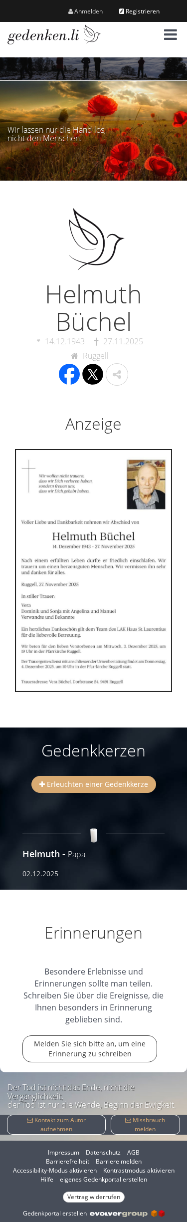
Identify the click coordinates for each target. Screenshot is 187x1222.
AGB (133, 1152)
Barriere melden (119, 1161)
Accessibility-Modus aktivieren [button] (55, 1170)
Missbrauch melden (148, 1124)
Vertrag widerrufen (93, 1197)
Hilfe (46, 1179)
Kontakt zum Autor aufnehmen (59, 1124)
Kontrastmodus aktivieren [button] (139, 1170)
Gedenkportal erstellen (56, 1213)
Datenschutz (103, 1152)
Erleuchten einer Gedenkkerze (96, 784)
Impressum (63, 1152)
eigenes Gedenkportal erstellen (103, 1179)
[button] (170, 34)
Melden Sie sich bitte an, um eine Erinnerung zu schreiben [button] (90, 1048)
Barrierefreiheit (67, 1161)
